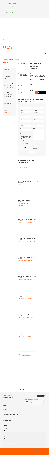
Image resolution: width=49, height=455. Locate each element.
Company (21, 110)
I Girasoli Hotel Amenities (8, 101)
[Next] (27, 73)
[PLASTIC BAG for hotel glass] (27, 362)
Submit (32, 151)
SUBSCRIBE (41, 395)
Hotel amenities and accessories (8, 66)
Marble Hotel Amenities (7, 85)
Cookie (32, 450)
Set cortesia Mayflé (7, 90)
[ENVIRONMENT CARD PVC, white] (27, 325)
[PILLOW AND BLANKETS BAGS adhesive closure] (27, 230)
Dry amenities (6, 72)
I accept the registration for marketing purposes (25, 143)
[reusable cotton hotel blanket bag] (27, 287)
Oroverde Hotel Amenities (8, 81)
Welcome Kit (6, 78)
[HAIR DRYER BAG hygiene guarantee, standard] (27, 211)
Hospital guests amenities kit (8, 108)
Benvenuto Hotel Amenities (8, 106)
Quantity (31, 90)
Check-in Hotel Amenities (8, 89)
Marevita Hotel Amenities (8, 94)
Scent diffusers (6, 114)
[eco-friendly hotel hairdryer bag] (27, 192)
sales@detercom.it (7, 418)
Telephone (22, 123)
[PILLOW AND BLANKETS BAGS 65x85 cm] (27, 249)
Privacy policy (6, 428)
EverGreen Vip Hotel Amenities (8, 83)
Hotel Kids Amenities (7, 74)
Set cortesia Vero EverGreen (8, 87)
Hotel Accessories (7, 112)
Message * (34, 128)
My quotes (6, 425)
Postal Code (35, 119)
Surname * (35, 106)
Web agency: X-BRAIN (40, 450)
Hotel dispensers (6, 69)
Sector (34, 123)
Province (21, 119)
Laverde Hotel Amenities (8, 96)
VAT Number (35, 110)
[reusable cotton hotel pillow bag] (27, 268)
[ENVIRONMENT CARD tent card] (27, 344)
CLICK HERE (11, 6)
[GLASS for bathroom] (27, 381)
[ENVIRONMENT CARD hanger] (27, 306)
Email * (21, 128)
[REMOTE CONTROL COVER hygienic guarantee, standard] (27, 173)
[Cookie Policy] (45, 451)
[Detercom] (11, 41)
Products (5, 62)
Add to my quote (41, 92)
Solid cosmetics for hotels (8, 71)
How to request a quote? (8, 430)
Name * (21, 106)
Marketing (22, 140)
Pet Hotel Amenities (7, 76)
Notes (31, 84)
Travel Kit (5, 110)
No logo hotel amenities (7, 103)
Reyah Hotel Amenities (7, 92)
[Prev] (18, 73)
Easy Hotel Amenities (7, 99)
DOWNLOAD (8, 443)
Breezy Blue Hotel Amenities (8, 105)
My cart (5, 423)
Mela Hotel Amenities (7, 80)
